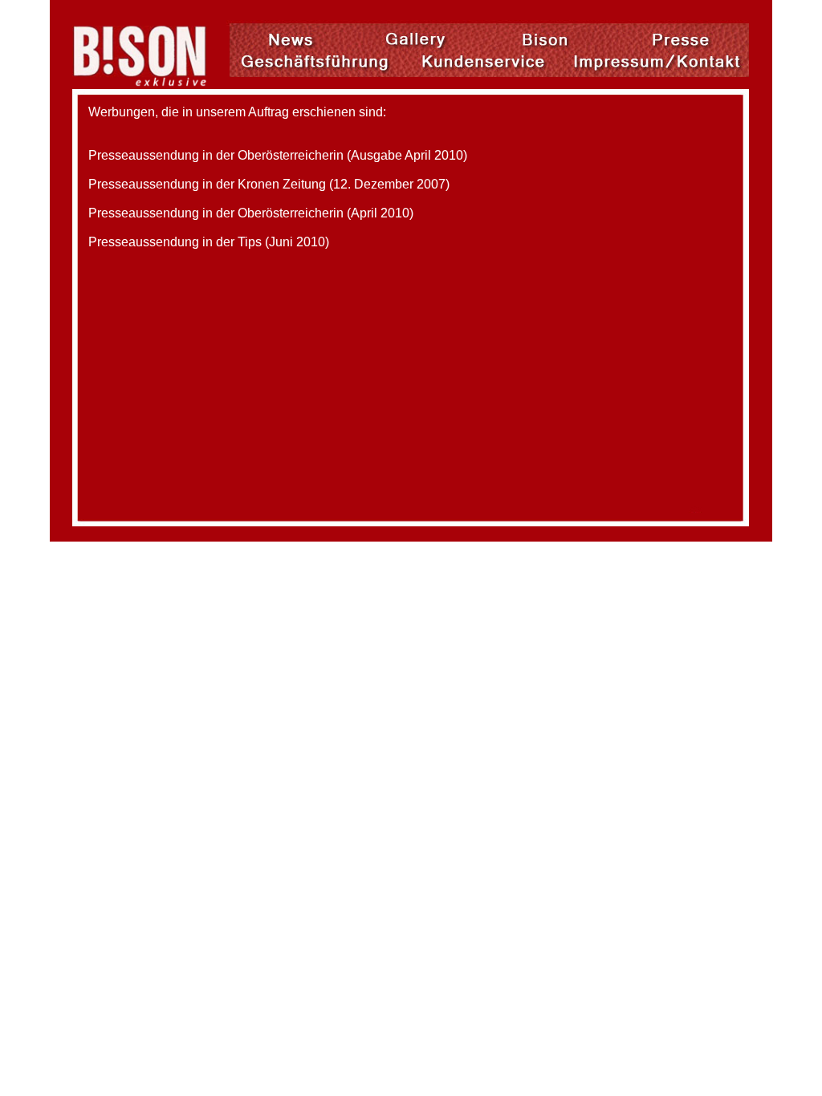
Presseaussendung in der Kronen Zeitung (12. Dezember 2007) (269, 184)
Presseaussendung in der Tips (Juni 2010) (208, 242)
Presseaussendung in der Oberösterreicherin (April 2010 (248, 213)
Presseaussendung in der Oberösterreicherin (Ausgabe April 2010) (277, 155)
